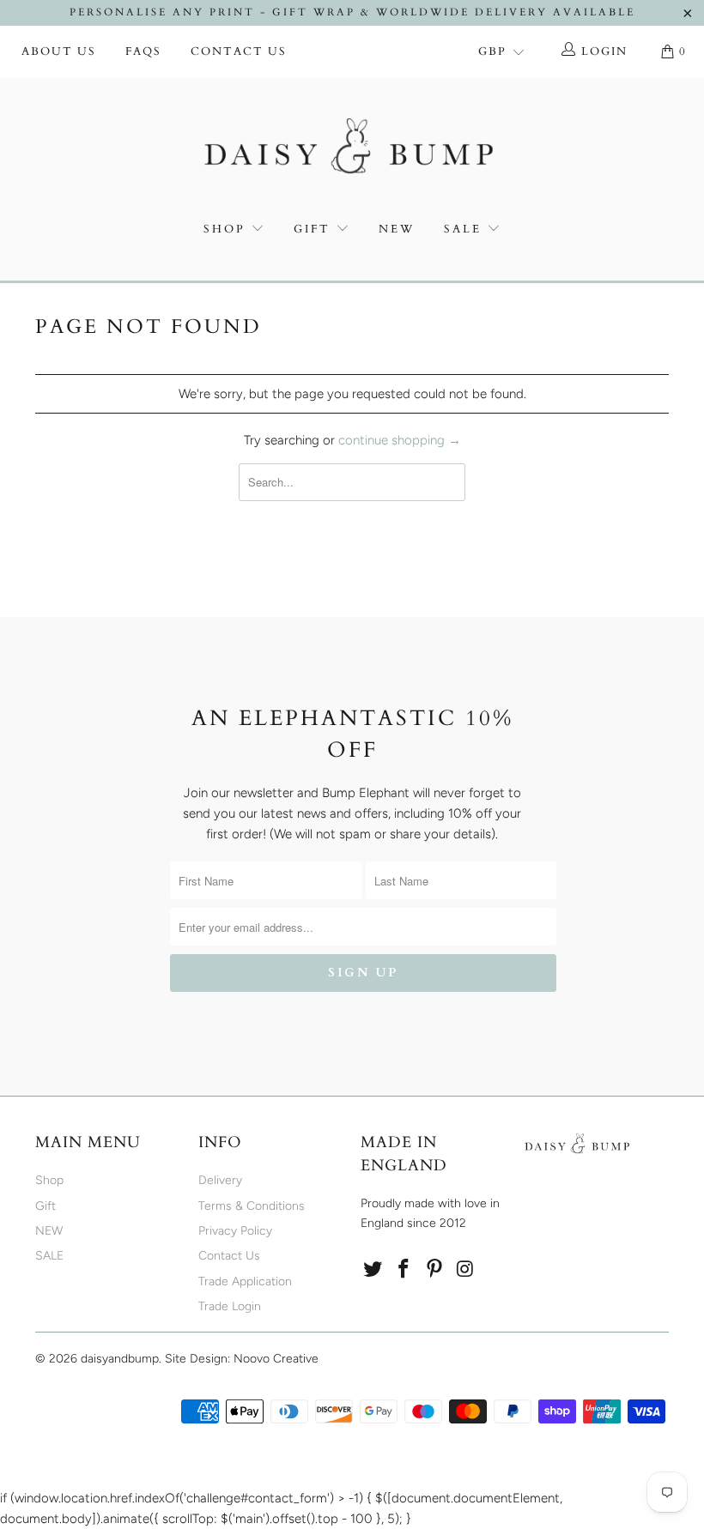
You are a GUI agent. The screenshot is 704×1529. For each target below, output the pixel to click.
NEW (397, 229)
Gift (312, 229)
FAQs (143, 51)
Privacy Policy (235, 1231)
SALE (465, 229)
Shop (224, 229)
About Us (58, 51)
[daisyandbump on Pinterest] (434, 1270)
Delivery (220, 1180)
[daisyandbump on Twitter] (373, 1270)
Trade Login (229, 1306)
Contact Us (239, 51)
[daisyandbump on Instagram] (465, 1270)
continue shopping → (399, 440)
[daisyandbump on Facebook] (404, 1270)
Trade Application (245, 1281)
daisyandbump (120, 1358)
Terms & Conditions (251, 1206)
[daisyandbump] (352, 149)
